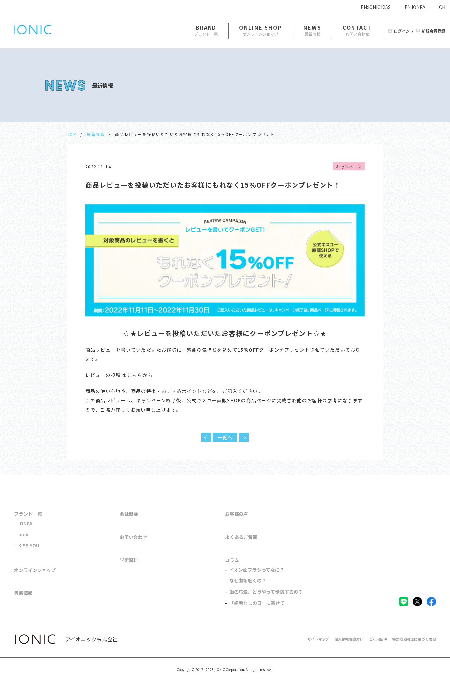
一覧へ (225, 437)
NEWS (312, 27)
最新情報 (96, 134)
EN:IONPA (415, 7)
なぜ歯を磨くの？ (247, 580)
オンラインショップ (35, 570)
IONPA (25, 523)
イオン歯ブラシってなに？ (256, 569)
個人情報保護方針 (348, 639)
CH (442, 7)
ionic (24, 534)
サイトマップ (318, 639)
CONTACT (357, 27)
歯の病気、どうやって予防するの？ (266, 591)
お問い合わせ (133, 537)
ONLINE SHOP (260, 27)
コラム (232, 560)
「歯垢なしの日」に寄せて (257, 603)
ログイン (401, 31)
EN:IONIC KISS (376, 7)
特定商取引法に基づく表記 (414, 639)
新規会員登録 (433, 31)
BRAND (206, 27)
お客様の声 (236, 514)
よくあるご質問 (241, 537)
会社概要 (129, 514)
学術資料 (129, 560)
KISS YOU (28, 545)
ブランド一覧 (28, 514)
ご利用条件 (378, 639)
